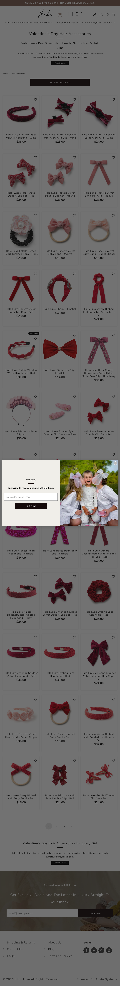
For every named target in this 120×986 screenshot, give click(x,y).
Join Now (31, 505)
